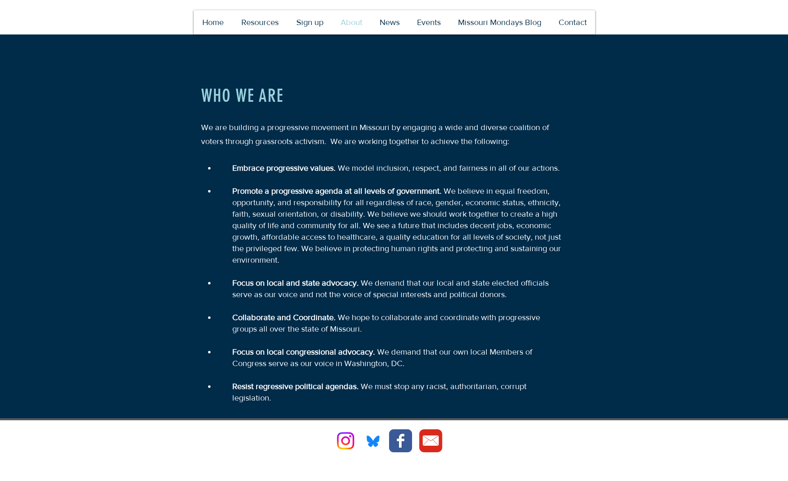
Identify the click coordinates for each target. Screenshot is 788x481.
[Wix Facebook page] (400, 440)
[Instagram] (345, 440)
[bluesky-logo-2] (373, 440)
